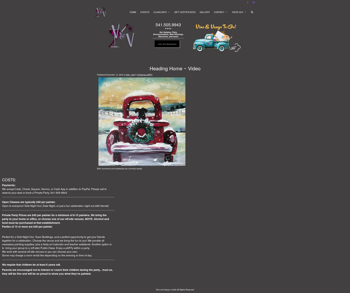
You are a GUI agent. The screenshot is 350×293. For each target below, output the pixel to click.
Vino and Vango (163, 289)
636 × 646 (130, 74)
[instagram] (253, 2)
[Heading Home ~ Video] (142, 121)
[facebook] (247, 2)
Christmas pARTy (144, 74)
